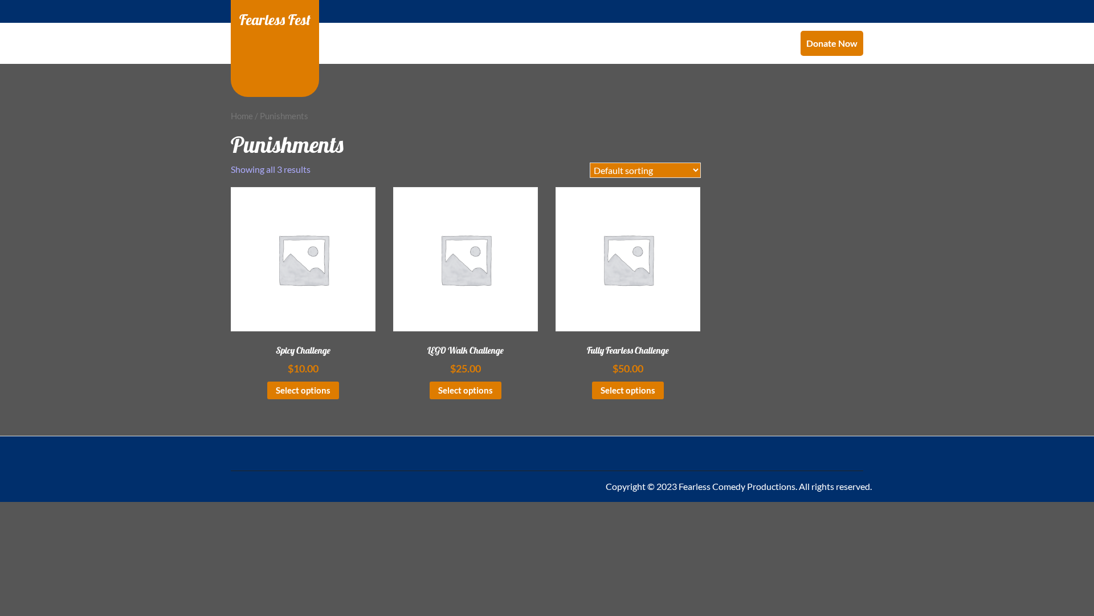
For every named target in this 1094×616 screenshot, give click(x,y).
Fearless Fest (275, 19)
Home (242, 116)
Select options (303, 390)
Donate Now (832, 43)
